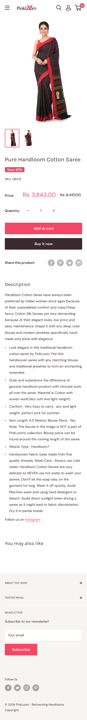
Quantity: (12, 210)
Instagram (32, 519)
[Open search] (59, 7)
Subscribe (21, 649)
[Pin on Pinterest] (60, 262)
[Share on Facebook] (51, 262)
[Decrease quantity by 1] (28, 211)
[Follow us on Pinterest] (35, 687)
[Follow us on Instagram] (26, 687)
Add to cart (44, 228)
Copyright (12, 710)
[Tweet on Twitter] (69, 262)
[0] (78, 8)
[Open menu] (7, 8)
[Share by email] (78, 262)
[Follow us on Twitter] (17, 687)
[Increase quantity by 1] (54, 211)
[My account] (68, 7)
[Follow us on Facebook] (8, 687)
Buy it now (44, 243)
